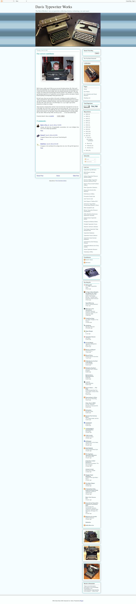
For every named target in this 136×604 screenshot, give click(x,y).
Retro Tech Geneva (91, 497)
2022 (87, 116)
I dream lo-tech (90, 469)
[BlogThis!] (59, 116)
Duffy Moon (43, 144)
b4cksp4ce (88, 410)
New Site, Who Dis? (90, 326)
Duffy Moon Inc (90, 525)
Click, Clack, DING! (91, 403)
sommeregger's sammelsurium (90, 429)
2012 (87, 133)
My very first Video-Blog (91, 398)
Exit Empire (88, 431)
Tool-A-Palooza (89, 351)
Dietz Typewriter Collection (90, 187)
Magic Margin (89, 331)
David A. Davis (89, 259)
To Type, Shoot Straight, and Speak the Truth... (92, 292)
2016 (87, 125)
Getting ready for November (92, 356)
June (88, 137)
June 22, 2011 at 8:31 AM (52, 144)
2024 (87, 114)
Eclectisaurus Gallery (89, 193)
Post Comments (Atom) (61, 180)
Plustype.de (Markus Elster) (91, 221)
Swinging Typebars (91, 368)
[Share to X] (61, 116)
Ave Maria (88, 338)
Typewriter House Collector (90, 235)
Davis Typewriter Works (53, 6)
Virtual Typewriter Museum (90, 249)
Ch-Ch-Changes (89, 363)
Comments (89, 161)
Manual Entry (89, 355)
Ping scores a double (90, 470)
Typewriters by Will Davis (90, 169)
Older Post (76, 175)
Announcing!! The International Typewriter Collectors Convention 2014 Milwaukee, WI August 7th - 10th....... (92, 509)
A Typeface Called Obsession (90, 461)
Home (58, 175)
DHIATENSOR (89, 448)
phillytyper (88, 441)
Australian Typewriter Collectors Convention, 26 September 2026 (91, 313)
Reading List (87, 98)
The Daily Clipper (90, 483)
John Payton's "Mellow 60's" (91, 201)
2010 (87, 150)
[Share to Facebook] (62, 116)
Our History (87, 91)
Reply (41, 130)
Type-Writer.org (90, 303)
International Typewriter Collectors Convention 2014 (92, 504)
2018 (87, 120)
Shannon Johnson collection (91, 226)
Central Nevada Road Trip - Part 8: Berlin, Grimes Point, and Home (92, 392)
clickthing (88, 325)
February (89, 145)
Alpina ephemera (89, 383)
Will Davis (87, 262)
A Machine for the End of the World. (91, 361)
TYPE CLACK (89, 435)
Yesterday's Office (88, 251)
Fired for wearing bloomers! (92, 304)
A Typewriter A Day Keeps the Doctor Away (92, 489)
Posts (87, 159)
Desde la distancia (90, 517)
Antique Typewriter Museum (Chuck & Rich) (91, 176)
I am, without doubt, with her (92, 418)
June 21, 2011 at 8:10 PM (51, 135)
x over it (88, 382)
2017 (87, 122)
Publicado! (88, 377)
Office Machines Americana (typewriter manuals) (91, 214)
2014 (87, 129)
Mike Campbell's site (89, 207)
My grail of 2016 (89, 411)
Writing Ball (89, 285)
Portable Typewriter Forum (90, 224)
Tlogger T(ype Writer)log (89, 475)
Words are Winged (90, 349)
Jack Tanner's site (88, 198)
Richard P (42, 135)
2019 (87, 118)
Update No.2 (88, 484)
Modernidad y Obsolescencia (90, 375)
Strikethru (88, 522)
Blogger (81, 600)
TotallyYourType (90, 318)
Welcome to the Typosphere (90, 309)
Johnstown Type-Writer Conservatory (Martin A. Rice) (91, 204)
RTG (87, 498)
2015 (87, 127)
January (89, 147)
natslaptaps (89, 422)
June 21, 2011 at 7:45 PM (55, 125)
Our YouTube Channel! (90, 58)
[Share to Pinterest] (64, 116)
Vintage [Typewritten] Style (92, 449)
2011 (87, 135)
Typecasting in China (91, 397)
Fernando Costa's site (89, 196)
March (88, 143)
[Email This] (58, 116)
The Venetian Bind (90, 456)
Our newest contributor (90, 140)
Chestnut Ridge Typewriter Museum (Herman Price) (90, 180)
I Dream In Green (89, 436)
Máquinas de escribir (91, 516)
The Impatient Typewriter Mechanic (91, 454)
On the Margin (89, 342)
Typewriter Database (89, 233)
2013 (87, 131)
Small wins (88, 424)
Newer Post (40, 175)
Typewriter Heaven (90, 336)
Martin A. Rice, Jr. (44, 125)
